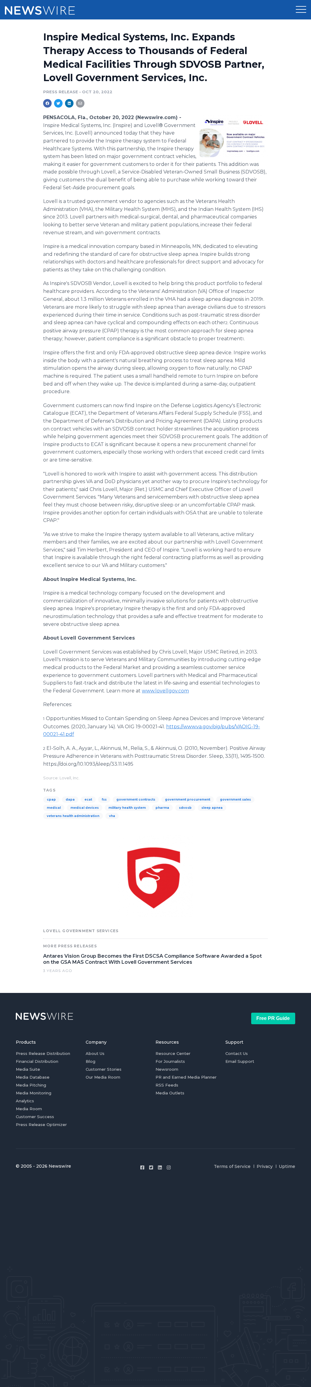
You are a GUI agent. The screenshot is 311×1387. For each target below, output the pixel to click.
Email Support (239, 1061)
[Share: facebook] (47, 103)
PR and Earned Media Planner (186, 1077)
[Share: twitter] (58, 103)
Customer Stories (103, 1069)
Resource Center (173, 1053)
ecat (88, 800)
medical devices (84, 808)
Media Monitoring (33, 1092)
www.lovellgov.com (165, 691)
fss (104, 800)
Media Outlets (170, 1092)
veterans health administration (73, 816)
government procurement (187, 800)
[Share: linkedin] (69, 103)
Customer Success (35, 1116)
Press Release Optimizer (41, 1124)
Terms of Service (232, 1166)
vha (112, 816)
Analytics (25, 1100)
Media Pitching (31, 1085)
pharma (162, 808)
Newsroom (167, 1069)
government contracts (135, 800)
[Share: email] (80, 103)
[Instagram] (169, 1167)
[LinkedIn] (160, 1167)
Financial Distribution (37, 1061)
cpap (51, 800)
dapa (70, 800)
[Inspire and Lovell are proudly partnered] (234, 136)
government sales (235, 800)
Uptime (287, 1166)
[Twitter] (151, 1167)
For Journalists (170, 1061)
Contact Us (236, 1053)
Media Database (33, 1077)
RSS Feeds (167, 1085)
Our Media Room (103, 1077)
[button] (301, 10)
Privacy (265, 1166)
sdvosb (185, 808)
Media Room (29, 1108)
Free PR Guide (273, 1018)
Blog (90, 1061)
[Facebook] (142, 1167)
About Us (95, 1053)
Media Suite (28, 1069)
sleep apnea (212, 808)
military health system (127, 808)
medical (54, 808)
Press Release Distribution (43, 1053)
